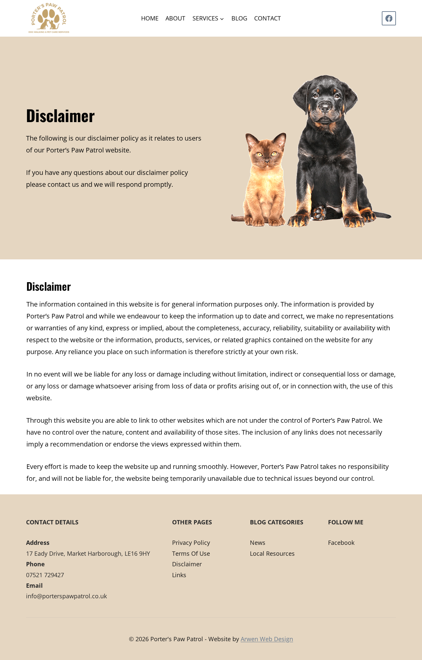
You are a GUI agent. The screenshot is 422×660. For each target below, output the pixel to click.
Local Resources (272, 553)
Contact (267, 18)
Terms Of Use (191, 553)
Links (179, 575)
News (257, 542)
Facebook (341, 542)
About (175, 18)
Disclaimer (187, 564)
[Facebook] (389, 18)
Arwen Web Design (267, 639)
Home (150, 18)
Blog (239, 18)
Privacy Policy (191, 542)
